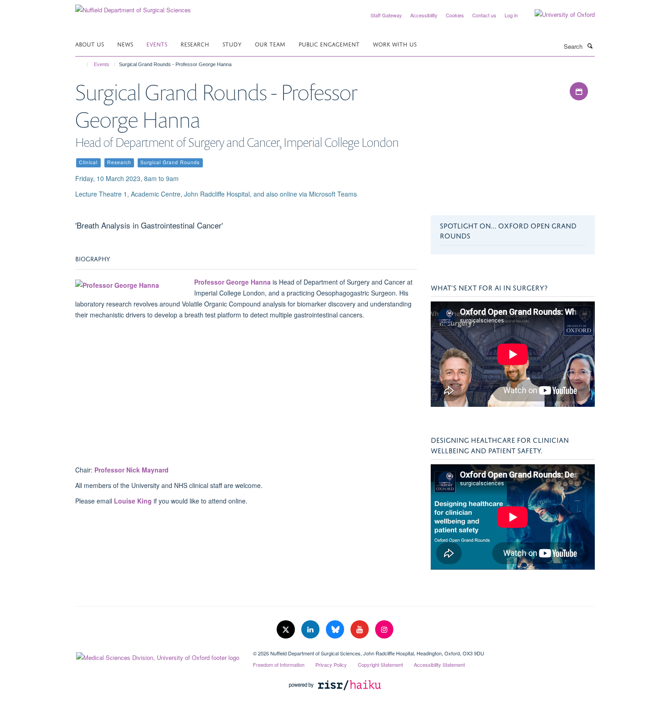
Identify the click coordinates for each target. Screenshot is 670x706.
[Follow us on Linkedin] (311, 629)
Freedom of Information (278, 664)
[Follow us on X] (287, 629)
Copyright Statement (380, 664)
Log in (511, 15)
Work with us (395, 43)
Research (194, 43)
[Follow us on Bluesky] (336, 629)
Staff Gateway (386, 15)
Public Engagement (329, 43)
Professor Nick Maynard (131, 469)
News (125, 43)
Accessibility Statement (439, 664)
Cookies (455, 15)
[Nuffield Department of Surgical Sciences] (133, 6)
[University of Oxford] (558, 14)
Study (232, 43)
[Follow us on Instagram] (384, 629)
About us (89, 43)
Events (156, 43)
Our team (270, 43)
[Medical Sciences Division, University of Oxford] (157, 655)
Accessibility (424, 15)
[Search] (590, 46)
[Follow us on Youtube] (360, 629)
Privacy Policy (331, 664)
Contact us (484, 15)
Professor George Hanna (232, 281)
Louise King (133, 500)
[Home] (83, 64)
